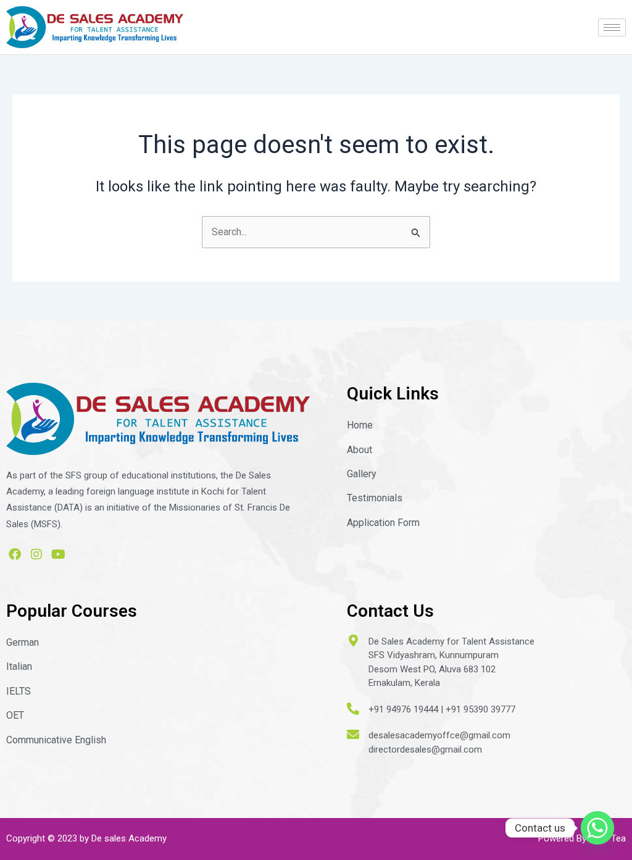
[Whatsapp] (597, 828)
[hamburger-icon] (612, 27)
